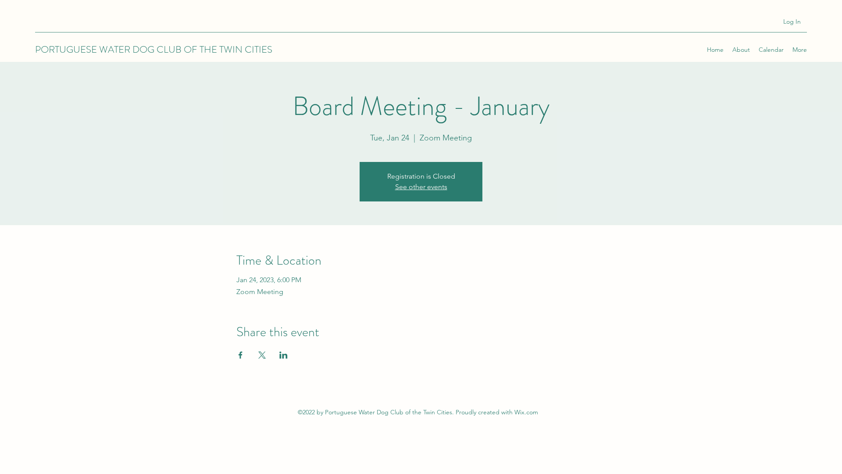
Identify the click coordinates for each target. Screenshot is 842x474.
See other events (421, 187)
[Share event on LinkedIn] (283, 355)
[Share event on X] (262, 355)
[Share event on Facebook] (240, 355)
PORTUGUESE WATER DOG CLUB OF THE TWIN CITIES (153, 49)
